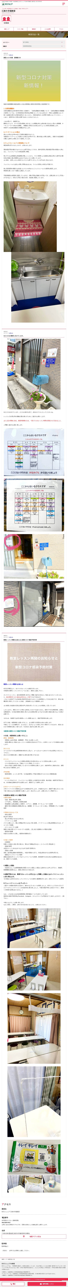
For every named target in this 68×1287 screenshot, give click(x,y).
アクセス (61, 29)
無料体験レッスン (48, 1284)
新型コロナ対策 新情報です (12, 57)
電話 (14, 1284)
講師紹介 (34, 29)
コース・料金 (20, 29)
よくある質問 (48, 29)
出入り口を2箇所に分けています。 (14, 336)
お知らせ (11, 54)
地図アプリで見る (35, 1236)
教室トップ (6, 29)
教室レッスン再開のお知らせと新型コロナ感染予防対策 (20, 640)
